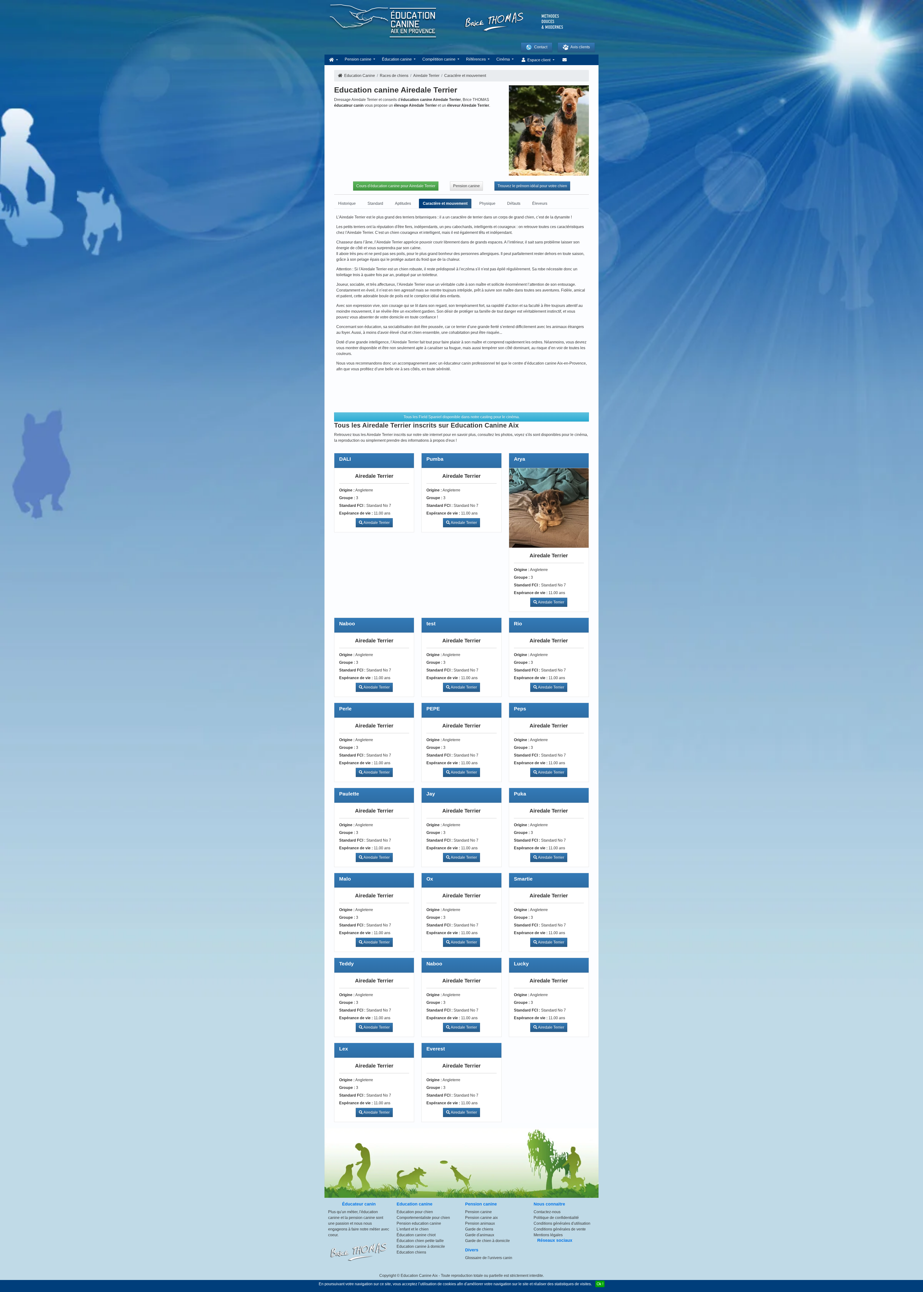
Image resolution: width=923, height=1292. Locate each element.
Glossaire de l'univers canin (488, 1258)
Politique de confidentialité (556, 1218)
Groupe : (347, 498)
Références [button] (476, 59)
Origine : (347, 490)
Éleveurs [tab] (539, 203)
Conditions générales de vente (560, 1229)
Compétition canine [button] (439, 59)
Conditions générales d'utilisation (562, 1223)
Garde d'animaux (479, 1235)
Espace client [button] (538, 60)
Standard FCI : (352, 505)
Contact (540, 47)
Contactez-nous (547, 1212)
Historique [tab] (347, 203)
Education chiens (411, 1252)
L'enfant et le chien (413, 1229)
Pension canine (466, 186)
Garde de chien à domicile (487, 1241)
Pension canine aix (481, 1218)
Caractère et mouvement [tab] (445, 203)
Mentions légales (548, 1235)
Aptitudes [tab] (403, 203)
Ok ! (600, 1284)
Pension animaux (480, 1223)
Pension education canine (419, 1223)
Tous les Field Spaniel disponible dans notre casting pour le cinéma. (462, 417)
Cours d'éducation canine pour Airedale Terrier (395, 186)
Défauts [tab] (513, 203)
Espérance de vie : (356, 513)
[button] (333, 60)
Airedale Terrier (376, 523)
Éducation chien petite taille (420, 1241)
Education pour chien (415, 1212)
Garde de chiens (479, 1229)
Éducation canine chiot (416, 1235)
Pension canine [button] (358, 59)
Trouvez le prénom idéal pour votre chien (532, 186)
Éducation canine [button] (397, 59)
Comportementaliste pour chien (423, 1218)
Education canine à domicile (421, 1246)
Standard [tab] (375, 203)
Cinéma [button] (503, 59)
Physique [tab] (487, 203)
